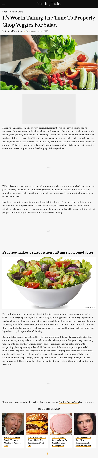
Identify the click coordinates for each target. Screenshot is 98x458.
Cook (5, 12)
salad (14, 127)
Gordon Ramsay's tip (69, 402)
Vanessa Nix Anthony (14, 31)
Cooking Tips (16, 12)
